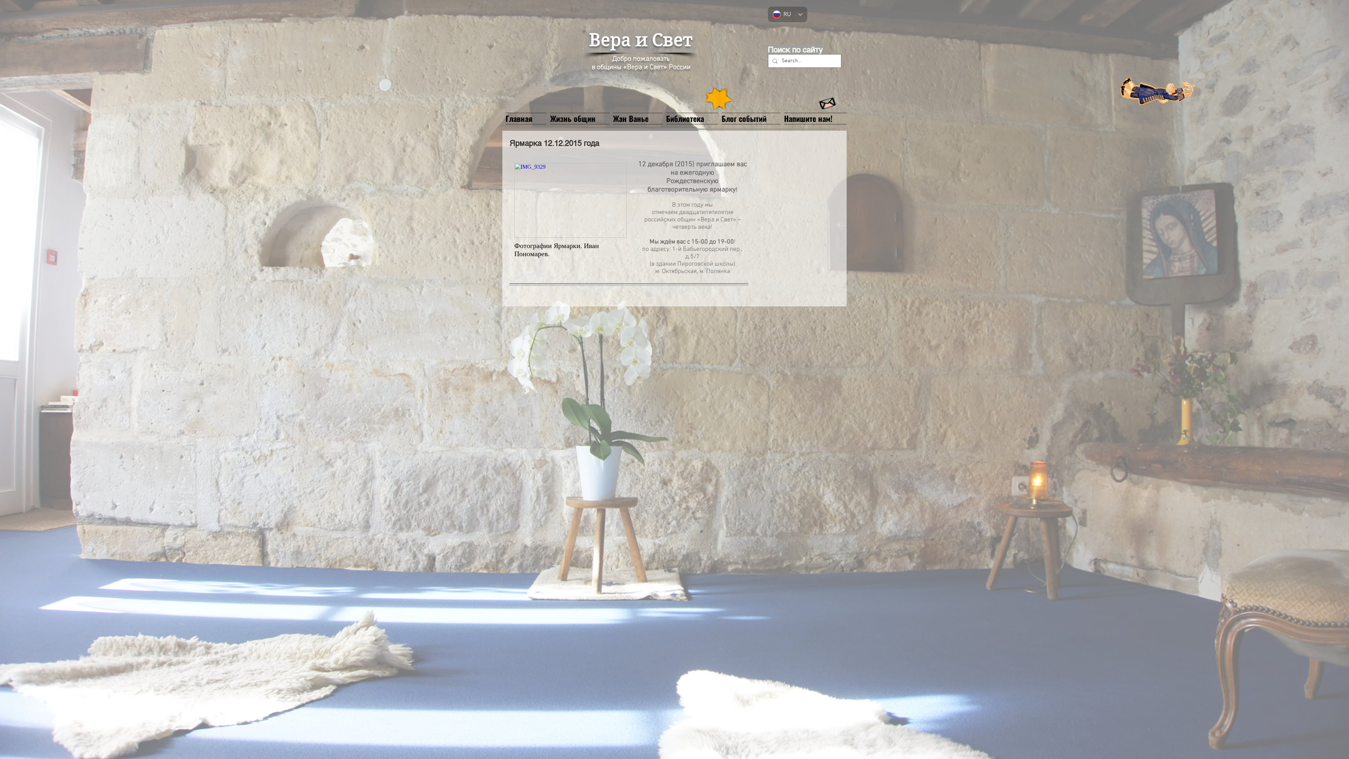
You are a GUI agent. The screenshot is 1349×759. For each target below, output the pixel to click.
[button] (637, 118)
